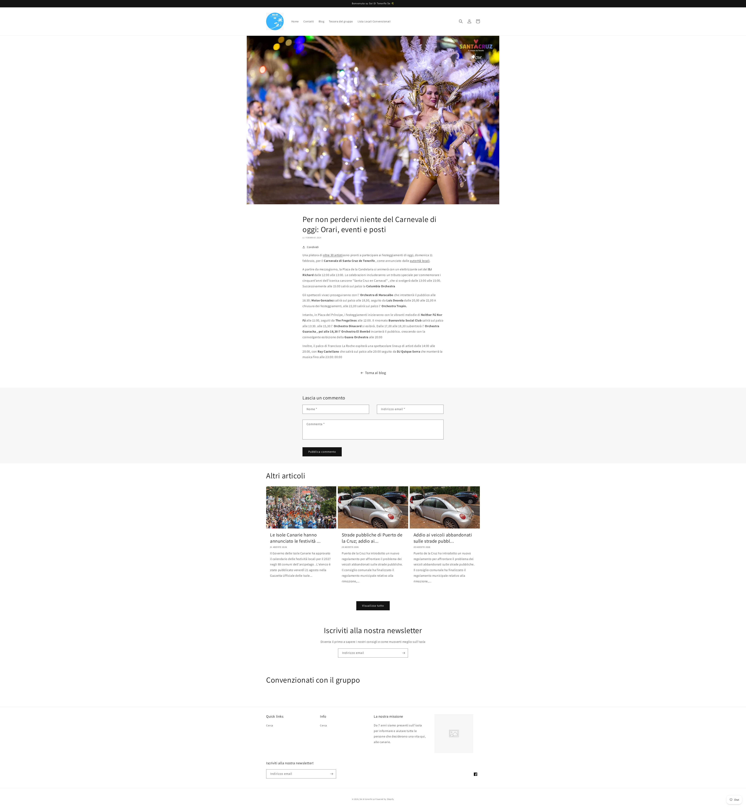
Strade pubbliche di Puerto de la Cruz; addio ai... (372, 538)
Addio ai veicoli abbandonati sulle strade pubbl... (443, 538)
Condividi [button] (313, 247)
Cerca (269, 725)
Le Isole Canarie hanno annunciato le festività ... (295, 538)
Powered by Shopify (384, 799)
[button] (461, 21)
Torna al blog (375, 372)
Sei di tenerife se (367, 799)
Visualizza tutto (373, 605)
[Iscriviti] (403, 653)
